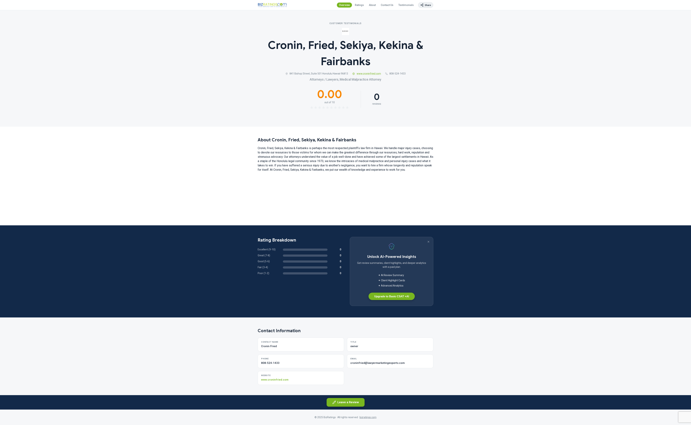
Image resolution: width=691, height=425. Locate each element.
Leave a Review (348, 402)
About (372, 5)
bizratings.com (368, 417)
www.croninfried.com (369, 73)
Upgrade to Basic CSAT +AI (391, 296)
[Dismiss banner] (428, 241)
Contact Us (387, 5)
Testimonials (406, 5)
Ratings (359, 5)
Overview (344, 5)
